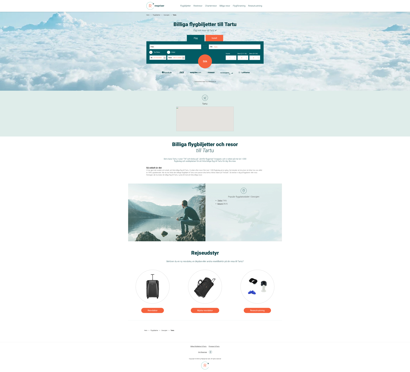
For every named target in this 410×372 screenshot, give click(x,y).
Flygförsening (239, 5)
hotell (214, 38)
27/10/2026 (158, 57)
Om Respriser (202, 352)
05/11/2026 (177, 57)
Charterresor (211, 5)
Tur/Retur (157, 52)
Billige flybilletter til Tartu (198, 346)
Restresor (197, 5)
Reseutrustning (255, 5)
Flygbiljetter (185, 5)
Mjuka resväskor (205, 310)
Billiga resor (225, 5)
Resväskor (152, 310)
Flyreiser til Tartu (214, 346)
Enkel (173, 52)
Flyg (196, 38)
